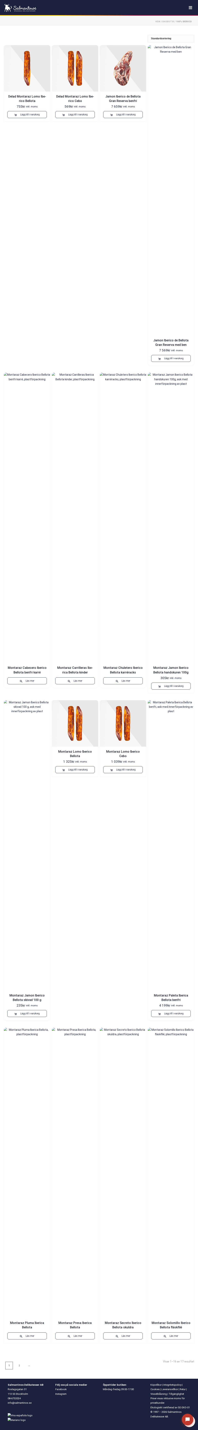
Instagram (61, 1393)
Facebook (61, 1389)
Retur (183, 1389)
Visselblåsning (158, 1393)
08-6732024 (14, 1398)
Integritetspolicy (172, 1384)
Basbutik (168, 22)
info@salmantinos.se (20, 1402)
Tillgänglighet (176, 1393)
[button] (27, 114)
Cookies (155, 1389)
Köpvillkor (156, 1384)
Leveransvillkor (169, 1389)
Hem (157, 22)
